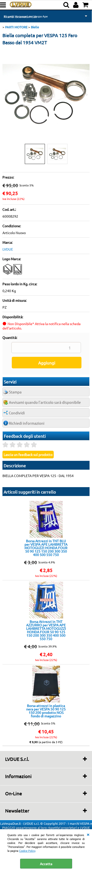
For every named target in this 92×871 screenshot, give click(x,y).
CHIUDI (88, 834)
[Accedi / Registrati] (76, 4)
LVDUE (7, 249)
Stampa (15, 392)
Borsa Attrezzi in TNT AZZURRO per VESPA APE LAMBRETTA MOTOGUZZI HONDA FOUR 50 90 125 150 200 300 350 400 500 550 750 (46, 630)
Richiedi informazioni (26, 423)
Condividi (17, 412)
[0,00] (86, 4)
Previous (5, 94)
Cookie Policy (27, 851)
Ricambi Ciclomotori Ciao (20, 17)
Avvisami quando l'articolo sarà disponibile (45, 402)
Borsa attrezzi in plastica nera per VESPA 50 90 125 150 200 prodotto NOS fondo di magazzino (46, 711)
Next (86, 94)
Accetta (46, 863)
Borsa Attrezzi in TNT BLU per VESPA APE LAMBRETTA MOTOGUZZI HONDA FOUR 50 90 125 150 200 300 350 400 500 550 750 (46, 547)
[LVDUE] (12, 274)
